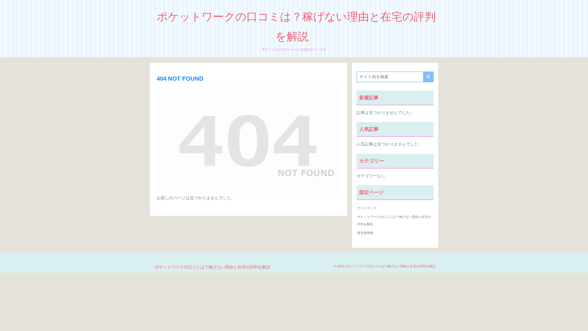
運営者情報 (365, 233)
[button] (428, 76)
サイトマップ (366, 208)
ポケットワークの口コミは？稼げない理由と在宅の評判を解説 (394, 220)
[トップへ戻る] (581, 324)
